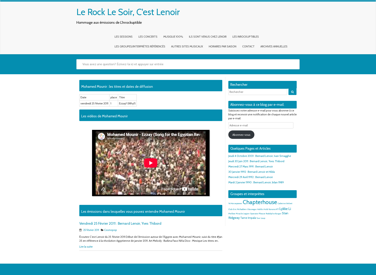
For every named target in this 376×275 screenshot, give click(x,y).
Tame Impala (248, 217)
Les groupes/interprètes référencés (140, 46)
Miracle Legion (242, 213)
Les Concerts (147, 36)
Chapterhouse (260, 202)
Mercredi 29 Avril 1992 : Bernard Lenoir (250, 177)
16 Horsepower (235, 203)
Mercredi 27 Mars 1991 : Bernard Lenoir (250, 166)
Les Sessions (124, 36)
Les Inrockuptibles (245, 36)
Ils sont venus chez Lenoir (208, 36)
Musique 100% (173, 36)
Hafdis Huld (262, 209)
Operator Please (257, 213)
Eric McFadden (240, 209)
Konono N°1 (274, 209)
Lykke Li (285, 209)
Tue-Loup (261, 218)
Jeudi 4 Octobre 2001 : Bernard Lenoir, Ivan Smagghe (259, 156)
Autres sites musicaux (187, 46)
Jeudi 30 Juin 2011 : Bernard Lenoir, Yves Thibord (256, 161)
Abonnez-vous (241, 135)
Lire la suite (86, 246)
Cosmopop (110, 230)
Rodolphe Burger (273, 213)
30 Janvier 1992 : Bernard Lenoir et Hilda (251, 172)
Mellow (231, 213)
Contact (248, 46)
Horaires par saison (222, 46)
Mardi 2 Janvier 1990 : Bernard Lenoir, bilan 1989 (256, 182)
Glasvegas (252, 209)
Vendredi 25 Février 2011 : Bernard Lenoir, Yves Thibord (120, 223)
